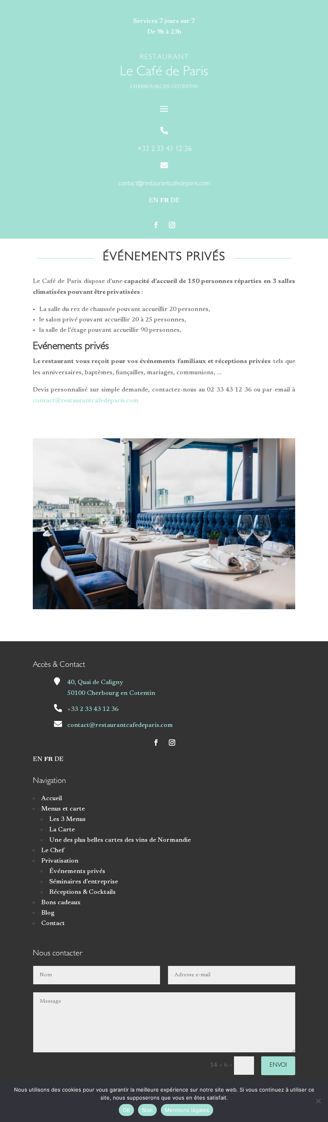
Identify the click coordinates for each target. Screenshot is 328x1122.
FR (164, 200)
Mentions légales (187, 1110)
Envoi (278, 1066)
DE (175, 200)
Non (147, 1110)
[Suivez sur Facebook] (156, 225)
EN (153, 200)
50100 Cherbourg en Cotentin (111, 693)
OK (126, 1110)
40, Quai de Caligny (95, 682)
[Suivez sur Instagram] (172, 225)
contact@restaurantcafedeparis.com (85, 400)
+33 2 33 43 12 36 (92, 709)
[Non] (318, 1101)
